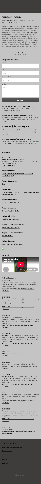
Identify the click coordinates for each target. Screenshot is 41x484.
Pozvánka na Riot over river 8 (11, 219)
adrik (24, 475)
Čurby (4, 184)
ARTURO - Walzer (7, 236)
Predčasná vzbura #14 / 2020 (11, 227)
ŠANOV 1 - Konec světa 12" (10, 203)
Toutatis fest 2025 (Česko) (10, 211)
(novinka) (5, 356)
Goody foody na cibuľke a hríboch (12, 244)
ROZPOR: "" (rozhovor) (18, 308)
